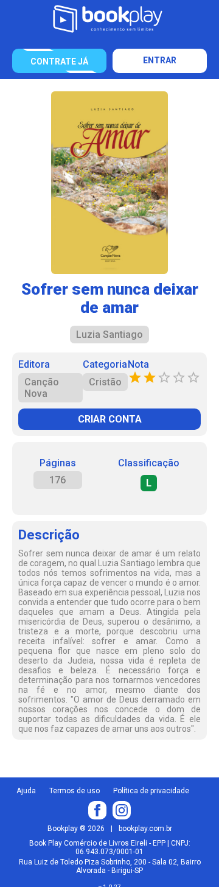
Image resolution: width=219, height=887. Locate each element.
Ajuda (26, 791)
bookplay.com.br (145, 828)
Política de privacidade (151, 791)
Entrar (159, 60)
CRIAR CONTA (110, 419)
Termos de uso (74, 791)
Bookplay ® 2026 (76, 828)
